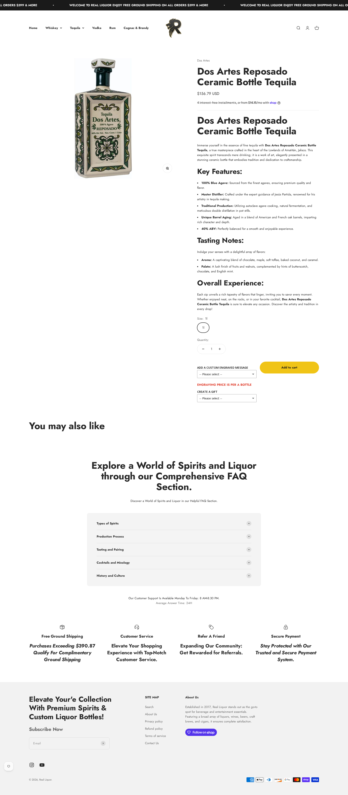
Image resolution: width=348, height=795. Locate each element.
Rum (112, 28)
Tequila (75, 28)
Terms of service (155, 736)
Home (33, 28)
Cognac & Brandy (136, 28)
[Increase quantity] (220, 349)
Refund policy (154, 728)
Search (149, 707)
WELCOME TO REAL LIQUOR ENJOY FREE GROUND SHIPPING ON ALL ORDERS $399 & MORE (119, 5)
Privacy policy (154, 721)
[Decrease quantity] (203, 349)
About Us (151, 714)
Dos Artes (203, 60)
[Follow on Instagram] (31, 765)
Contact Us (152, 743)
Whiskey (52, 28)
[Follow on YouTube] (42, 765)
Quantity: (203, 340)
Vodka (96, 28)
